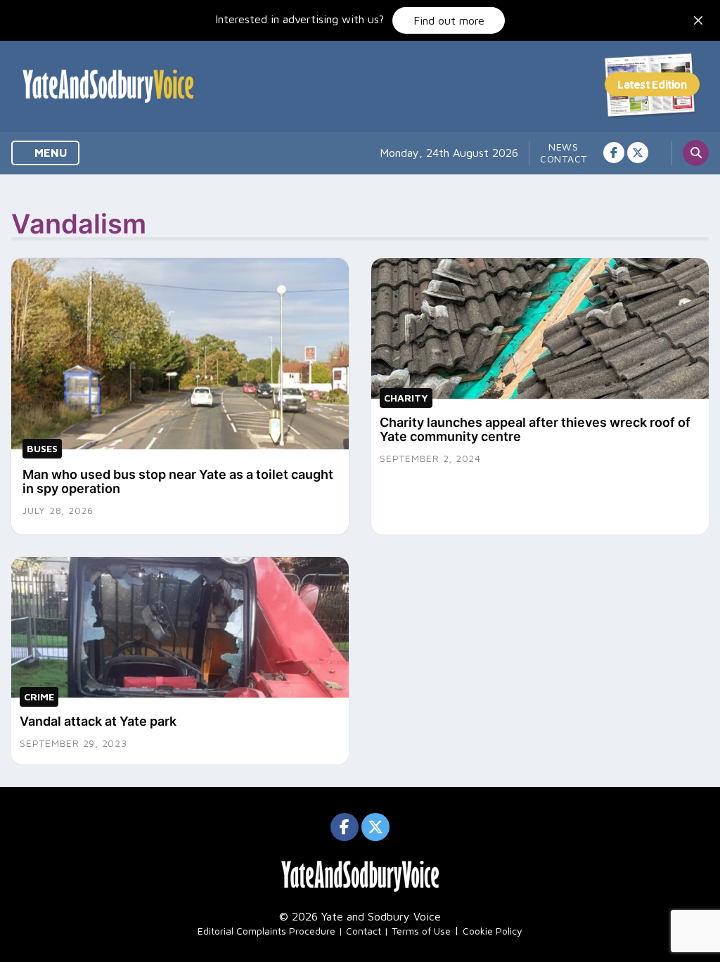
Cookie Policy (492, 931)
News (563, 147)
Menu (50, 152)
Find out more (448, 20)
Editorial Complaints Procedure (266, 931)
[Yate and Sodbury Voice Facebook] (613, 152)
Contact (563, 159)
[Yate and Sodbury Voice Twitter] (637, 152)
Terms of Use (421, 931)
